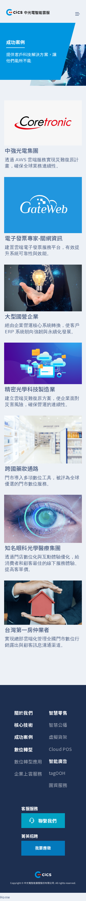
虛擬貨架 (58, 737)
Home (5, 897)
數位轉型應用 (28, 761)
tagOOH (57, 773)
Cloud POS (60, 749)
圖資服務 (58, 785)
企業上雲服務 (28, 773)
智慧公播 (58, 724)
